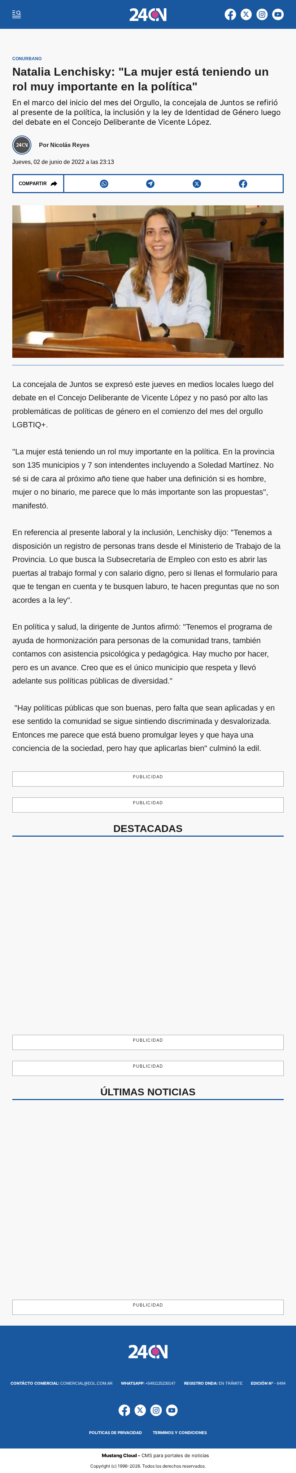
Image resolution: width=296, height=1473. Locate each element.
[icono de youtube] (278, 14)
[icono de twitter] (246, 14)
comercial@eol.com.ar (61, 1383)
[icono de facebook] (230, 14)
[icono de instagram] (262, 14)
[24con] (148, 14)
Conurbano (27, 58)
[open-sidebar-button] (16, 14)
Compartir (33, 183)
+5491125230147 (148, 1383)
